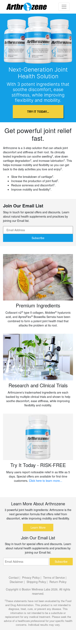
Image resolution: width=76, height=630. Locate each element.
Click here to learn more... (45, 481)
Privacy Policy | (31, 577)
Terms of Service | (54, 577)
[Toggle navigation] (64, 7)
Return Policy (57, 582)
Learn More (38, 527)
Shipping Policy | (37, 582)
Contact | (14, 577)
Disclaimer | (17, 582)
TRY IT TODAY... (38, 111)
